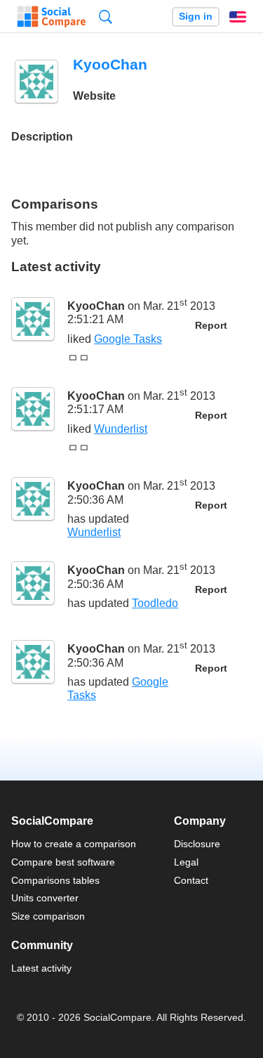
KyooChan (96, 306)
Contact (191, 880)
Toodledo (155, 603)
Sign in (196, 16)
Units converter (45, 897)
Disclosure (197, 843)
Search (105, 16)
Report (211, 325)
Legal (186, 862)
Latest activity (41, 968)
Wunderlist (120, 429)
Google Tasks (128, 339)
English (237, 16)
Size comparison (48, 916)
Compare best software (63, 862)
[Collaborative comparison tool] (51, 17)
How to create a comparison (73, 843)
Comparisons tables (55, 880)
